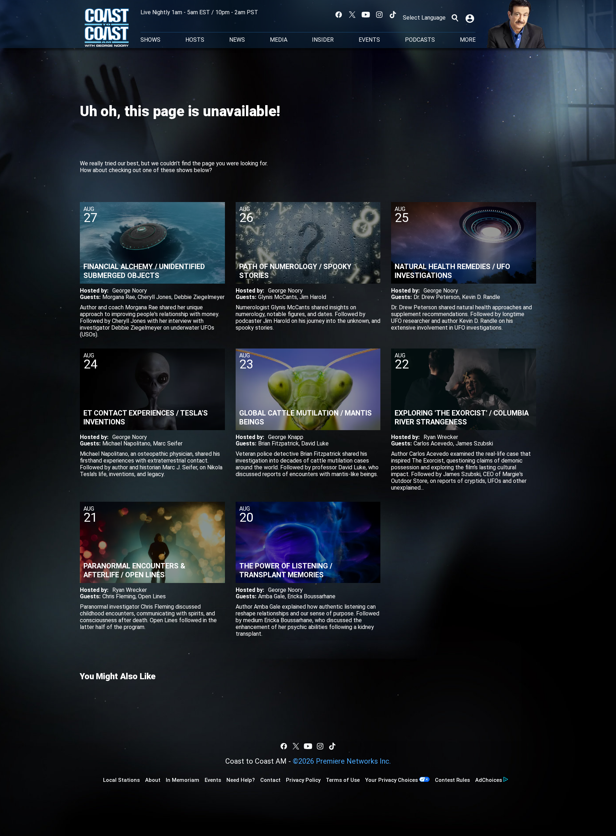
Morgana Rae (118, 297)
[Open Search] (455, 18)
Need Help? (240, 780)
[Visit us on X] (352, 14)
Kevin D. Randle (481, 297)
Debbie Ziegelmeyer (199, 297)
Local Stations (121, 780)
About (152, 780)
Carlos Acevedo (433, 443)
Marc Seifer (168, 443)
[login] (471, 18)
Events (369, 40)
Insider (323, 40)
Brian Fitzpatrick (278, 443)
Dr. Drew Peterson (437, 297)
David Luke (315, 443)
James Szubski (474, 443)
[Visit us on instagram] (379, 14)
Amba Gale (271, 596)
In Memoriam (182, 780)
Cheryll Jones (154, 297)
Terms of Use (343, 780)
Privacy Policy (303, 780)
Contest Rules (452, 780)
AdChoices (488, 780)
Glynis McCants (277, 297)
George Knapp (285, 437)
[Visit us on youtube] (365, 14)
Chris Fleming (118, 596)
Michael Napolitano (126, 443)
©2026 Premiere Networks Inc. (342, 761)
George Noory (129, 290)
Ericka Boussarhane (311, 596)
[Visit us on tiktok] (393, 14)
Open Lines (152, 596)
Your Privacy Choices (391, 780)
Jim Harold (312, 297)
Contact (270, 780)
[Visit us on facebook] (338, 14)
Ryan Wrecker (440, 437)
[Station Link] (106, 28)
